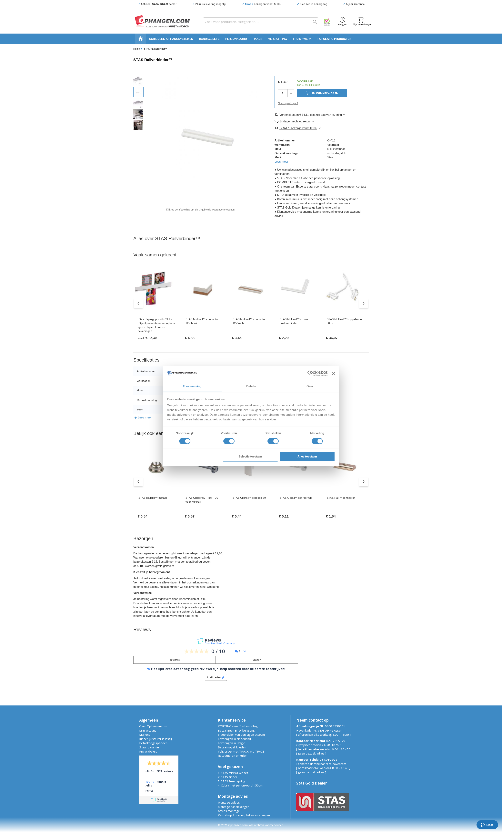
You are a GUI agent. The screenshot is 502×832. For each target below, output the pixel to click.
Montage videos (229, 802)
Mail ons (144, 734)
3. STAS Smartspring (231, 781)
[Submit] (314, 22)
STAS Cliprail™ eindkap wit (249, 497)
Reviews (174, 660)
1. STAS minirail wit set (233, 773)
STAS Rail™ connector (341, 497)
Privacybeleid (148, 751)
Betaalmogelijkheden (153, 743)
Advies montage (229, 811)
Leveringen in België (231, 743)
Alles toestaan (307, 456)
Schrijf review (213, 677)
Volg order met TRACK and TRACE (241, 751)
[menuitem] (171, 39)
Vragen (257, 660)
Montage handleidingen (233, 807)
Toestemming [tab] (192, 386)
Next (363, 303)
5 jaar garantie (149, 747)
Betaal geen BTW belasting (236, 730)
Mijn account (147, 730)
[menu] (251, 39)
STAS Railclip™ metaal (152, 497)
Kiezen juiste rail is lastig (155, 739)
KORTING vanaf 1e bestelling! (238, 726)
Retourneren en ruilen (232, 755)
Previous (138, 303)
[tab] (322, 114)
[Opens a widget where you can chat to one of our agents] (487, 825)
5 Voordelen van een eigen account (241, 734)
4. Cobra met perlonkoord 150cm (240, 785)
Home (136, 48)
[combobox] (260, 21)
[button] (138, 81)
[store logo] (162, 21)
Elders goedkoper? (288, 103)
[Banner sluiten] (333, 373)
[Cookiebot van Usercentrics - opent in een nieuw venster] (310, 373)
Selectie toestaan (250, 456)
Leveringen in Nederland (234, 739)
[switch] (229, 441)
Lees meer (281, 161)
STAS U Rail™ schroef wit (296, 497)
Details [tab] (251, 386)
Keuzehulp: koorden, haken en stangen (244, 815)
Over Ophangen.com (153, 726)
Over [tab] (309, 386)
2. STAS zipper (227, 777)
